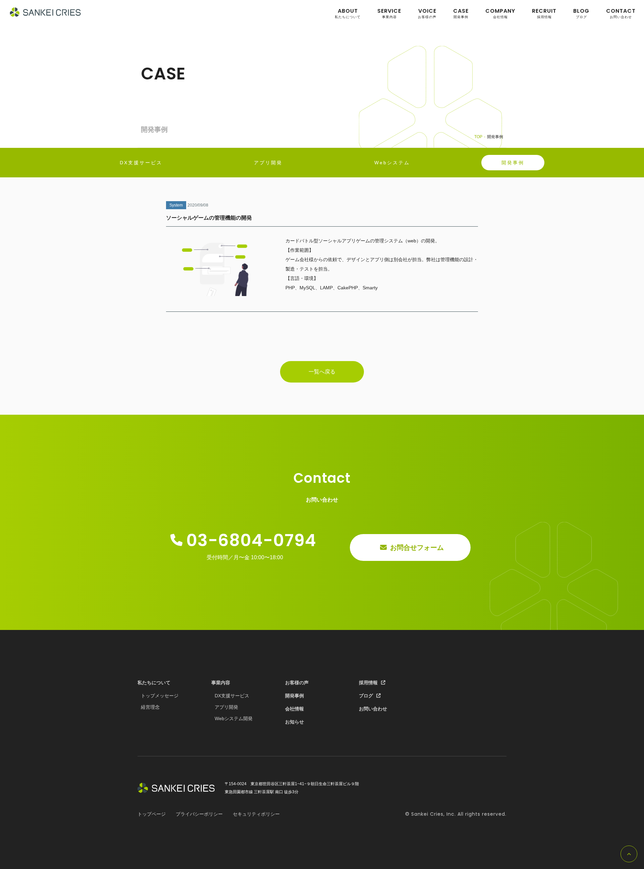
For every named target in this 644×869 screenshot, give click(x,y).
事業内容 (389, 13)
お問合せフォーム (417, 547)
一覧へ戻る (322, 371)
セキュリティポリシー (256, 814)
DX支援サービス (232, 695)
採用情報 (544, 13)
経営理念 (150, 707)
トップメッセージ (159, 695)
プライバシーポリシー (199, 814)
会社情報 (500, 13)
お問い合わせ (621, 13)
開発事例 (461, 13)
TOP (478, 136)
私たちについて (348, 13)
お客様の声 (427, 13)
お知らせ (294, 722)
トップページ (152, 814)
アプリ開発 (226, 707)
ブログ (581, 13)
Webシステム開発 (234, 718)
